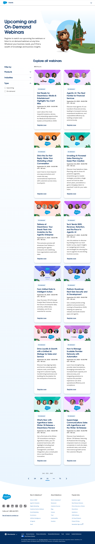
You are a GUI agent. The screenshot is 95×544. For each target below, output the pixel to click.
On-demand (11, 91)
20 (41, 479)
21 (47, 479)
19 (35, 479)
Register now (41, 125)
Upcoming (10, 88)
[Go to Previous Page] (29, 479)
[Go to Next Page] (66, 479)
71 (60, 479)
